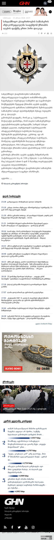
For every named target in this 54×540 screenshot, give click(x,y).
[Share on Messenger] (41, 33)
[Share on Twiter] (44, 33)
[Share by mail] (47, 33)
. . (11, 178)
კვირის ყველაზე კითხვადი (18, 421)
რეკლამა (8, 515)
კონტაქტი (8, 518)
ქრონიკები (8, 381)
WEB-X (41, 532)
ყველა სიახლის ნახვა (44, 324)
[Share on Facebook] (39, 33)
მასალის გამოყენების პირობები (15, 184)
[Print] (51, 33)
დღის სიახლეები (12, 196)
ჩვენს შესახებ (10, 508)
